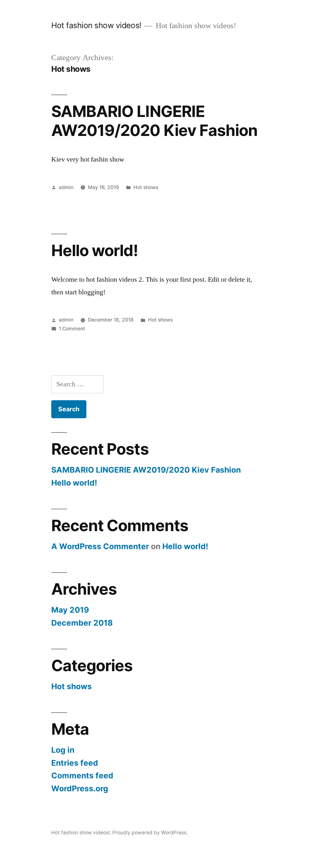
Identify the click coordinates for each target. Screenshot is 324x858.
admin (66, 187)
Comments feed (82, 775)
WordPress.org (79, 788)
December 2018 (82, 623)
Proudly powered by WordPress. (150, 833)
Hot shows (146, 187)
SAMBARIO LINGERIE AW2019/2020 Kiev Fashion (154, 120)
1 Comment (72, 329)
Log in (62, 750)
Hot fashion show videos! (96, 25)
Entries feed (74, 763)
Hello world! (94, 250)
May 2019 (70, 610)
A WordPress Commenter (100, 546)
